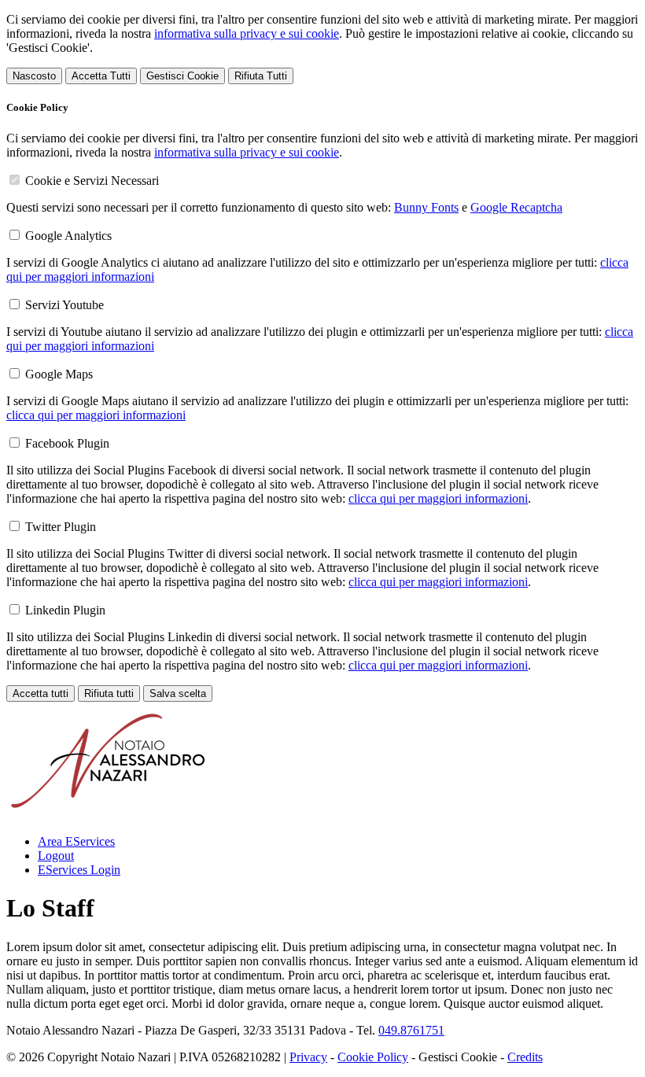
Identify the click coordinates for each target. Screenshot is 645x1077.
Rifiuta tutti (109, 693)
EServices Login (79, 869)
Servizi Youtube (64, 305)
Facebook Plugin (67, 443)
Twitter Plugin (60, 526)
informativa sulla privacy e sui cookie (246, 33)
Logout (56, 855)
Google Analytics (68, 235)
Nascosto (34, 76)
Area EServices (76, 841)
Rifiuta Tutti (260, 76)
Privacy (308, 1057)
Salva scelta (177, 693)
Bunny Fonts (426, 207)
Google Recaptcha (516, 207)
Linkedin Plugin (65, 610)
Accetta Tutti (101, 76)
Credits (525, 1057)
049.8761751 (411, 1030)
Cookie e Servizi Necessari (92, 180)
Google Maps (59, 374)
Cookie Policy (372, 1057)
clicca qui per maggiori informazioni (96, 415)
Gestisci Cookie (182, 76)
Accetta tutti (40, 693)
